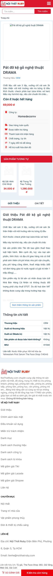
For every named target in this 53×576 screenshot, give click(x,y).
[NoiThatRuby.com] (17, 4)
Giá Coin (13, 567)
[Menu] (49, 3)
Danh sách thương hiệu (13, 445)
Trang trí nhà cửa (10, 510)
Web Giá (4, 567)
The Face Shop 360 (33, 564)
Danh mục (6, 438)
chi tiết (39, 203)
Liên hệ (5, 487)
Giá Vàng (48, 564)
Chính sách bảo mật (12, 416)
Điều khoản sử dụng (12, 423)
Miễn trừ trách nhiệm (12, 431)
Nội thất (5, 503)
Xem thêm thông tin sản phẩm (26, 305)
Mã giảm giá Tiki (10, 466)
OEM (18, 78)
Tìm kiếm (43, 11)
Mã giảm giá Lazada (12, 473)
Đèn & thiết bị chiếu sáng (15, 524)
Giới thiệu (14, 203)
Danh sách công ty (11, 452)
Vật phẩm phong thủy (13, 517)
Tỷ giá (19, 564)
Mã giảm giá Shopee (12, 480)
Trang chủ (5, 18)
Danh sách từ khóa (11, 459)
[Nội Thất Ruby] (15, 371)
